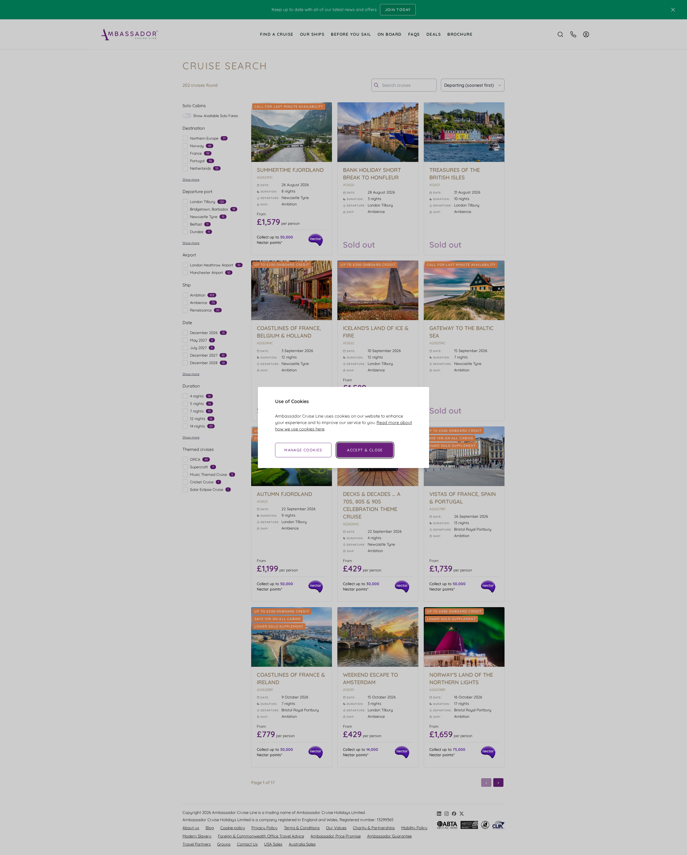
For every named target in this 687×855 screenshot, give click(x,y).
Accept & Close (365, 450)
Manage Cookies (303, 450)
